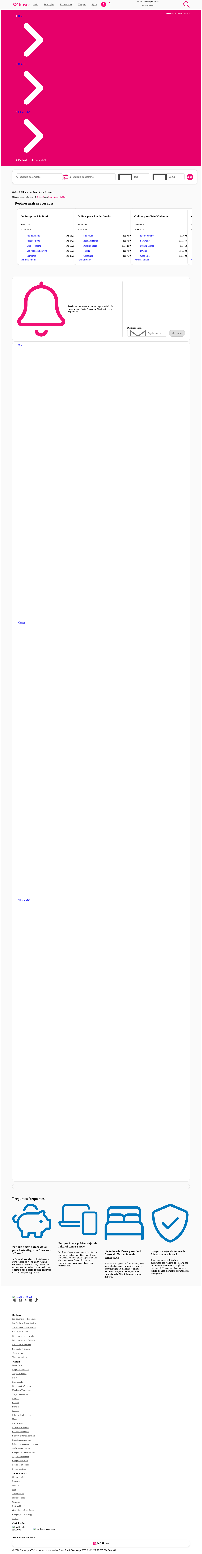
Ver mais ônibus (28, 259)
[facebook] (20, 1301)
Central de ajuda (19, 1477)
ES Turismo (17, 1423)
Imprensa (16, 1481)
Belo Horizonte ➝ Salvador (23, 1340)
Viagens (82, 4)
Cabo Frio (145, 256)
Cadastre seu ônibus (20, 1432)
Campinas (31, 256)
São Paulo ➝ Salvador (21, 1345)
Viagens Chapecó (19, 1374)
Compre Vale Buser (20, 1461)
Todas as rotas (18, 1353)
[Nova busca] (186, 4)
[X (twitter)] (25, 1301)
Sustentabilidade (19, 1506)
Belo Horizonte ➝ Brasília (23, 1336)
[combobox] (40, 177)
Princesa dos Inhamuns (21, 1415)
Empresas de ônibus (20, 1369)
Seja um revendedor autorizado (25, 1444)
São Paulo (88, 235)
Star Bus (15, 1407)
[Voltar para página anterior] (109, 4)
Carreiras (16, 1502)
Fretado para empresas (21, 1440)
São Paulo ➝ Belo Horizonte (24, 1327)
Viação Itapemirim (20, 1394)
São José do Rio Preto (37, 251)
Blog (14, 1489)
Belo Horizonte (34, 245)
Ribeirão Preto (33, 240)
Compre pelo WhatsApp (22, 1514)
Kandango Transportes (21, 1390)
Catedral (15, 1403)
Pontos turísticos (19, 1469)
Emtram (15, 1398)
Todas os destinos (19, 1357)
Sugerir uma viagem (20, 1456)
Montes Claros (147, 245)
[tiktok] (36, 1301)
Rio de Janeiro (33, 235)
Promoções (49, 4)
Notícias (15, 1485)
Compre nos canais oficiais (23, 1452)
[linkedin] (31, 1301)
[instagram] (15, 1301)
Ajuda (94, 4)
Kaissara (15, 1411)
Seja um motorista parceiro (23, 1436)
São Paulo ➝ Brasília (21, 1349)
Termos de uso (18, 1494)
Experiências (67, 4)
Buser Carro (17, 1365)
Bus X (14, 1378)
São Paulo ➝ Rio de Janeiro (24, 1323)
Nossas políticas (18, 1498)
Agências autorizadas (21, 1448)
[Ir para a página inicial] (22, 1297)
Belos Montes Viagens (21, 1386)
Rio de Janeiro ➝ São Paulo (24, 1319)
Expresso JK (17, 1382)
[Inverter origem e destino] (65, 176)
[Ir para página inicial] (21, 4)
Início (35, 4)
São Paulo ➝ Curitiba (21, 1332)
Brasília (143, 251)
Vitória (86, 251)
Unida (14, 1419)
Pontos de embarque (20, 1465)
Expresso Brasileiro (20, 1427)
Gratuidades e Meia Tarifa (23, 1510)
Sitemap (15, 1518)
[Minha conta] (103, 4)
